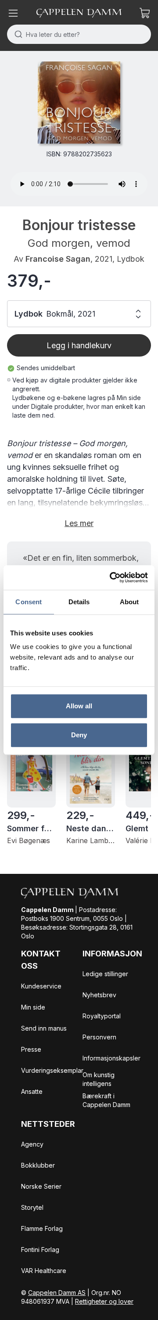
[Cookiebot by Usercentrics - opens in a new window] (111, 577)
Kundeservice (41, 986)
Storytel (32, 1207)
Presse (31, 1049)
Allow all (79, 706)
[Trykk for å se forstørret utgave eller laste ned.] (79, 102)
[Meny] (13, 13)
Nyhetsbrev (99, 995)
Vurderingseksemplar (52, 1070)
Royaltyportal (102, 1016)
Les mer (79, 523)
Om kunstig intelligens (99, 1079)
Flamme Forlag (42, 1228)
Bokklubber (38, 1165)
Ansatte (32, 1091)
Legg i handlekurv (79, 345)
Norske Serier (41, 1186)
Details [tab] (79, 602)
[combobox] (79, 34)
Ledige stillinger (105, 973)
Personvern (99, 1037)
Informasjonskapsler (111, 1058)
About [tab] (129, 602)
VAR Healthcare (43, 1270)
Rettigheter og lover (104, 1301)
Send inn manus (44, 1028)
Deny (79, 735)
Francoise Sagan (57, 258)
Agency (32, 1144)
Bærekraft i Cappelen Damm (106, 1100)
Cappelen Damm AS (57, 1292)
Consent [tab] (28, 602)
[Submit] (16, 34)
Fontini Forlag (40, 1249)
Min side (33, 1007)
